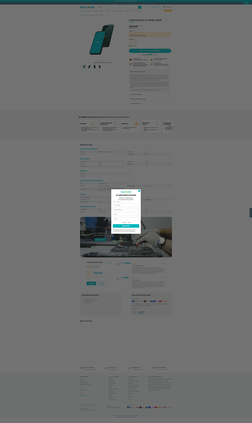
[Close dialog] (139, 191)
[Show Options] (137, 209)
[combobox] (125, 209)
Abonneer (126, 226)
